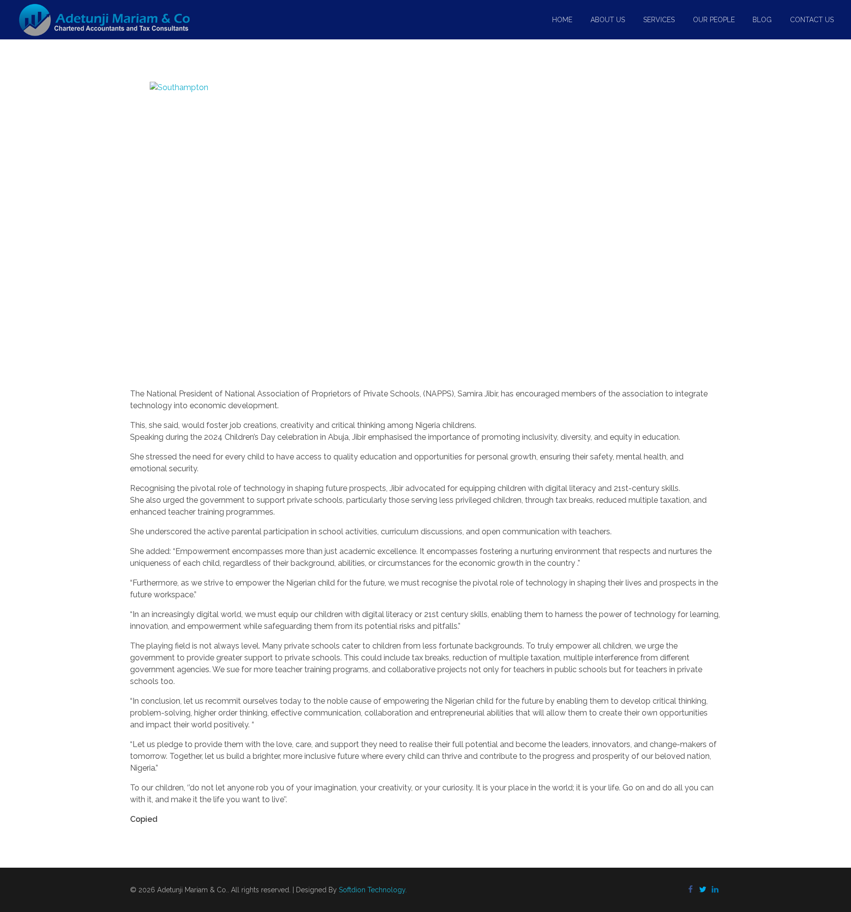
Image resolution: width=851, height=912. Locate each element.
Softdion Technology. (373, 890)
